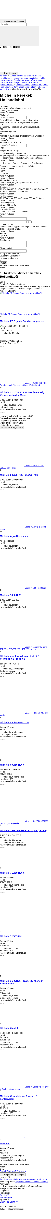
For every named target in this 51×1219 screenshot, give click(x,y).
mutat (3, 263)
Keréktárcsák (6, 78)
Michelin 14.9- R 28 (10, 595)
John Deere (19, 87)
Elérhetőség (20, 1171)
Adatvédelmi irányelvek (37, 1179)
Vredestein (4, 89)
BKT (40, 85)
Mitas (27, 87)
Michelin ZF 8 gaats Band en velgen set (22, 321)
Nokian (33, 87)
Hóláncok (16, 78)
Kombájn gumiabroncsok (20, 82)
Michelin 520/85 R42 (11, 936)
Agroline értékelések (24, 1182)
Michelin (5, 1143)
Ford (2, 87)
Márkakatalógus (41, 1182)
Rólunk (3, 1171)
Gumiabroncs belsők (30, 78)
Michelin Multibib (9, 1028)
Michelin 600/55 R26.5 (12, 764)
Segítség (11, 1171)
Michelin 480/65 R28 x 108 (14, 722)
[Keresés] (19, 36)
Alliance (34, 85)
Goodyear (9, 87)
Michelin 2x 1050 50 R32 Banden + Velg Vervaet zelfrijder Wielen (22, 393)
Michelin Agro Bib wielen (14, 536)
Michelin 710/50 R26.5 (12, 873)
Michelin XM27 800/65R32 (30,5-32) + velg (23, 830)
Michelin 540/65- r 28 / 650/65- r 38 (19, 475)
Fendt (45, 85)
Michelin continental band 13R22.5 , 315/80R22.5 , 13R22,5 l (20, 657)
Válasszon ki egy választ (12, 428)
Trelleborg (41, 87)
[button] (25, 60)
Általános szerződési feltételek (13, 1179)
